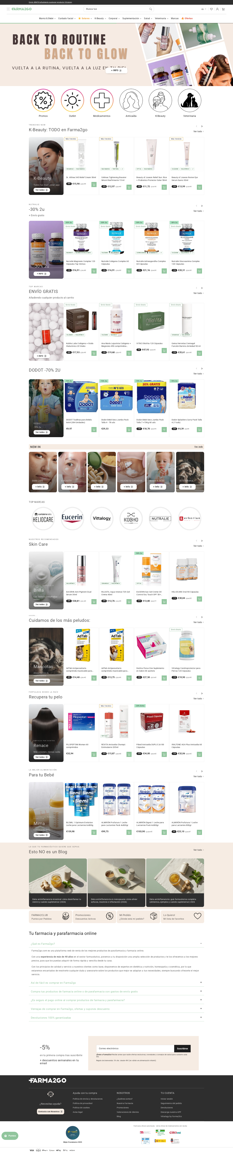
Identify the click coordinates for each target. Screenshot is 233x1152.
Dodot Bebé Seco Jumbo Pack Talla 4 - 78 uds (115, 421)
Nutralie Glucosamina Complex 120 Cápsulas (186, 262)
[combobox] (119, 9)
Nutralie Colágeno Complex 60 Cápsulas (115, 262)
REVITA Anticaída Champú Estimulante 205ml (113, 745)
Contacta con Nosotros (49, 1111)
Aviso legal (78, 1112)
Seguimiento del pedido (171, 1103)
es (203, 9)
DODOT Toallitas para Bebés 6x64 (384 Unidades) (79, 421)
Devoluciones (167, 1108)
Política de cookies (81, 1108)
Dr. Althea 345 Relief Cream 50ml (81, 177)
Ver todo (198, 131)
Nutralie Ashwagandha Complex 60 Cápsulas (151, 262)
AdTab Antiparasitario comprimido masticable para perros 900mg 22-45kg (114, 669)
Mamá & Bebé (46, 18)
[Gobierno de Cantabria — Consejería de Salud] (175, 1141)
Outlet (72, 116)
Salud (147, 18)
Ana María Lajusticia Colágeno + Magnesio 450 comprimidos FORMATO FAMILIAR (116, 345)
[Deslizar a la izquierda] (196, 126)
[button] (223, 9)
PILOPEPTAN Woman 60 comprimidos (77, 745)
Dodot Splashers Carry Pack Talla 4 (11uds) (187, 421)
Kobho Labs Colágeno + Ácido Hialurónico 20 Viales (79, 344)
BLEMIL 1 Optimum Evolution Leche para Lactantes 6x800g (79, 823)
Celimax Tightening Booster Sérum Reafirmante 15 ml (113, 178)
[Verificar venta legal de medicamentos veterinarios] (145, 1141)
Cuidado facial (65, 18)
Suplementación (130, 18)
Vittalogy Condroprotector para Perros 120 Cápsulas (186, 669)
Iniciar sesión (167, 1099)
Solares (86, 18)
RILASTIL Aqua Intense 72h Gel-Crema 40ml (115, 593)
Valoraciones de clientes (128, 1112)
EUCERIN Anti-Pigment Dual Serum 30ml (78, 593)
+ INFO (114, 70)
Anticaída (131, 116)
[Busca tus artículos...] (151, 9)
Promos (43, 116)
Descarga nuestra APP (171, 1112)
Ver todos (40, 190)
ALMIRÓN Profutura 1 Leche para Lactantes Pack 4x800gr (114, 823)
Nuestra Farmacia (125, 1103)
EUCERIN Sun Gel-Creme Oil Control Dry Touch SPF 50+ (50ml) (148, 593)
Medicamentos (101, 116)
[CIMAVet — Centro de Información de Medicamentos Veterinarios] (175, 1132)
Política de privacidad (82, 1103)
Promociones (123, 1108)
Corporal (113, 18)
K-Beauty (99, 18)
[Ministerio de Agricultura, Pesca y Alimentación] (160, 1141)
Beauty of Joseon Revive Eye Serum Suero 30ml (185, 178)
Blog (119, 1116)
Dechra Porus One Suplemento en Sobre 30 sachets (150, 669)
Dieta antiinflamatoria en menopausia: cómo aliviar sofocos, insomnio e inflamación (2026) (114, 900)
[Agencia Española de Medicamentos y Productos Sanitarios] (145, 1132)
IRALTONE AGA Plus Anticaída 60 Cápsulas (187, 745)
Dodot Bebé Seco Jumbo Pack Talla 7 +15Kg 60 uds (150, 421)
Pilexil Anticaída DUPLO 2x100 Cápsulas (150, 745)
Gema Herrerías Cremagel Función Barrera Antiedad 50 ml (186, 344)
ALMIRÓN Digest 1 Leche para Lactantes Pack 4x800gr (150, 823)
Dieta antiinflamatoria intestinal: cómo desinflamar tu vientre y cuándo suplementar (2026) (56, 900)
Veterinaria (160, 18)
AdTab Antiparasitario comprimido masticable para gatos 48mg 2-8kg (79, 669)
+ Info (38, 486)
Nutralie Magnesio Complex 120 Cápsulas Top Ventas (80, 262)
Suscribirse (182, 1048)
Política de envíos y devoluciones (88, 1099)
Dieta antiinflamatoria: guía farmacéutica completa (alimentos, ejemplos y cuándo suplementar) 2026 (173, 900)
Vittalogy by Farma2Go (171, 1116)
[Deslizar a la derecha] (202, 126)
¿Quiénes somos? (125, 1099)
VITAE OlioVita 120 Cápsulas (149, 343)
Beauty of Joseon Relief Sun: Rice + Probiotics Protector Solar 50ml (151, 178)
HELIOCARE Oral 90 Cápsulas (185, 592)
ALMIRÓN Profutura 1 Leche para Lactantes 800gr (185, 823)
